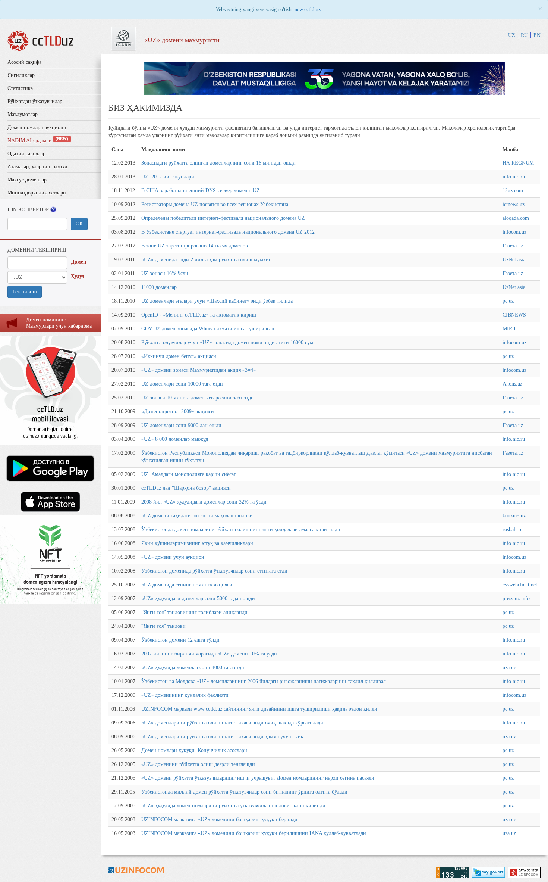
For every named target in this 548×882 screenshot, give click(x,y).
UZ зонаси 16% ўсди (164, 273)
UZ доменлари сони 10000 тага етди (182, 384)
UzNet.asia (514, 259)
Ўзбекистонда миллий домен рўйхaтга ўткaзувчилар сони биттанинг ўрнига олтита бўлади (244, 792)
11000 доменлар (159, 287)
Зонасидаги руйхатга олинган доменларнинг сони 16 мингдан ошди (218, 163)
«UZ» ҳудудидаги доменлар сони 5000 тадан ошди (198, 598)
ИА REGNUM (518, 163)
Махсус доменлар (27, 180)
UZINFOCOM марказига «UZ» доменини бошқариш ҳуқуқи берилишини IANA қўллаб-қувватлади (253, 833)
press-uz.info (516, 598)
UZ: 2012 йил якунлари (167, 177)
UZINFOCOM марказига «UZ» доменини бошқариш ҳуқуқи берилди (219, 819)
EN (537, 35)
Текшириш (24, 291)
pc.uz (508, 301)
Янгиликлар (21, 75)
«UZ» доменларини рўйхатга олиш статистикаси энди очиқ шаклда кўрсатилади (232, 723)
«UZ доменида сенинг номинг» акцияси (186, 585)
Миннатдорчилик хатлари (36, 193)
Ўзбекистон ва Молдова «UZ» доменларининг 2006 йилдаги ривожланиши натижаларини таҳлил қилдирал (263, 681)
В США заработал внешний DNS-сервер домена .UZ (200, 190)
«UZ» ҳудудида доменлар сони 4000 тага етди (192, 667)
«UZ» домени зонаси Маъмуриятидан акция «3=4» (198, 370)
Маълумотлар (22, 114)
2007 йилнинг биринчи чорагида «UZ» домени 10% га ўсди (209, 654)
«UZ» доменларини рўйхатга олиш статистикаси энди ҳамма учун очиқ (222, 736)
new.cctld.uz (308, 9)
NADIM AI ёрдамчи (37, 140)
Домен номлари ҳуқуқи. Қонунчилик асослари (194, 750)
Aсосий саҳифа (24, 62)
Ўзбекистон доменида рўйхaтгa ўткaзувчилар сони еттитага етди (214, 571)
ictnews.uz (514, 204)
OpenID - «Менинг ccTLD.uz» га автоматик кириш (198, 315)
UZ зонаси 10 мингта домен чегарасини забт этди (197, 398)
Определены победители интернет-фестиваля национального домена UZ (223, 218)
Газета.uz (513, 246)
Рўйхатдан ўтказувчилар (34, 101)
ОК (79, 224)
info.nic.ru (514, 177)
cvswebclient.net (520, 585)
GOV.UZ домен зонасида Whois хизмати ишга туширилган (207, 328)
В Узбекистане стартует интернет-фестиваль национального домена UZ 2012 (228, 232)
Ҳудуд (77, 276)
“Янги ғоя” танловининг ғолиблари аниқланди (194, 612)
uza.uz (509, 667)
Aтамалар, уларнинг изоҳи (37, 166)
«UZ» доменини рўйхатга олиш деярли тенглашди (198, 764)
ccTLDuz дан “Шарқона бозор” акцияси (186, 488)
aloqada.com (516, 218)
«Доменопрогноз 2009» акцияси (177, 411)
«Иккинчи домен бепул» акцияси (178, 356)
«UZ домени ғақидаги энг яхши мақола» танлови (197, 515)
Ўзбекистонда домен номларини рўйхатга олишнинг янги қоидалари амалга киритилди (240, 529)
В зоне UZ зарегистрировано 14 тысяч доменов (194, 246)
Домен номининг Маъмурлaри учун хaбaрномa (59, 323)
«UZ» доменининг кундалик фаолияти (185, 695)
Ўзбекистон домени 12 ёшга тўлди (180, 640)
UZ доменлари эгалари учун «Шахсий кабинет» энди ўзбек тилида (217, 301)
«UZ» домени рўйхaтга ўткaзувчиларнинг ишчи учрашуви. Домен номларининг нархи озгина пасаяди (257, 778)
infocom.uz (514, 232)
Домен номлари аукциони (36, 127)
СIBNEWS (514, 315)
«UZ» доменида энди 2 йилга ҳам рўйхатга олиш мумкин (206, 259)
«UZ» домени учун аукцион (172, 557)
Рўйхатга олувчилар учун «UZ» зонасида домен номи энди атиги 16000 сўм (227, 342)
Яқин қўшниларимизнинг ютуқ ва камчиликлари (197, 543)
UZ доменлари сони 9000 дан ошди (181, 425)
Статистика (20, 88)
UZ (511, 35)
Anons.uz (512, 384)
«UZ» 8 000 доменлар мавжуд (174, 439)
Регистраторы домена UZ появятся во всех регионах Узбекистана (214, 204)
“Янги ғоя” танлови (163, 626)
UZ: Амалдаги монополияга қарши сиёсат (188, 474)
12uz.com (513, 190)
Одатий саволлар (26, 153)
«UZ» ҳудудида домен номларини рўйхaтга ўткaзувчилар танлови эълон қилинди (233, 805)
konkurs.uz (514, 515)
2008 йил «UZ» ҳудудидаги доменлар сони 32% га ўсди (204, 502)
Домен (78, 262)
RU (524, 35)
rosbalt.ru (513, 529)
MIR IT (511, 328)
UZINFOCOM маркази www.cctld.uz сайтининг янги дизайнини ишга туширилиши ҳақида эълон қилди (259, 709)
